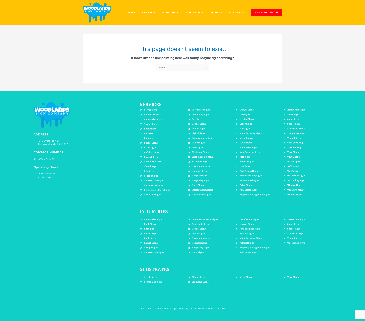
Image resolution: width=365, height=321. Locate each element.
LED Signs (245, 114)
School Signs (293, 124)
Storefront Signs (296, 128)
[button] (266, 12)
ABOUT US (216, 12)
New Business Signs (250, 152)
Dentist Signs (199, 124)
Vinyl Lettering (295, 142)
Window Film (294, 185)
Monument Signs (248, 147)
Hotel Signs (198, 185)
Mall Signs (245, 128)
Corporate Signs (152, 194)
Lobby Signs (246, 124)
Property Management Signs (255, 194)
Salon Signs (293, 119)
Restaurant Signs (296, 109)
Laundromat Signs (201, 194)
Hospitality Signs (200, 180)
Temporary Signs (296, 133)
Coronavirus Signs (153, 185)
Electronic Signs (200, 152)
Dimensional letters (202, 138)
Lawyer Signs (247, 109)
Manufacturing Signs (251, 133)
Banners (148, 133)
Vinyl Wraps (293, 157)
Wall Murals (293, 166)
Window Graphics (296, 190)
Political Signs (247, 161)
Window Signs (294, 194)
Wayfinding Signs (296, 180)
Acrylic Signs (150, 110)
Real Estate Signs (248, 190)
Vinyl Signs (293, 152)
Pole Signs (245, 157)
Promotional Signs (249, 180)
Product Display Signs (251, 175)
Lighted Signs (247, 119)
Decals (195, 119)
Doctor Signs (198, 142)
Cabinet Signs (151, 157)
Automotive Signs (153, 119)
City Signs (149, 171)
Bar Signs (149, 138)
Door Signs (197, 147)
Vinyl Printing (294, 147)
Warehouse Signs (296, 175)
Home (131, 12)
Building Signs (151, 152)
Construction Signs (154, 180)
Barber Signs (151, 143)
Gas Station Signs (201, 166)
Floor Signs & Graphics (204, 157)
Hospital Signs (199, 175)
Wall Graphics (294, 161)
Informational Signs (202, 190)
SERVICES (147, 12)
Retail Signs (293, 114)
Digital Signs (198, 133)
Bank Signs (150, 128)
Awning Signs (151, 124)
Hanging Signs (199, 171)
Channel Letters (152, 161)
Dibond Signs (198, 128)
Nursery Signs (247, 233)
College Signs (151, 176)
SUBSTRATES (192, 12)
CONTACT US (236, 12)
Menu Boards (247, 138)
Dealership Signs (200, 114)
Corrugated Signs (201, 109)
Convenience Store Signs (157, 190)
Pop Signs (245, 166)
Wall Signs (292, 171)
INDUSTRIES (169, 12)
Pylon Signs (246, 185)
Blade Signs (150, 147)
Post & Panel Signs (249, 171)
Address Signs (151, 114)
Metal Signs (246, 142)
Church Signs (151, 166)
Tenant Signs (294, 138)
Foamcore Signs (200, 161)
